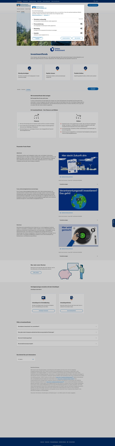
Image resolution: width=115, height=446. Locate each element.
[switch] (81, 24)
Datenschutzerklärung (37, 15)
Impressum (46, 15)
